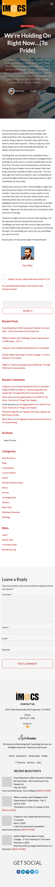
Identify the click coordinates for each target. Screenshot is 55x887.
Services (31, 762)
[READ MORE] (44, 790)
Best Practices (27, 26)
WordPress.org (9, 549)
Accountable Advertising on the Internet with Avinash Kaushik (22, 287)
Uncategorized (9, 497)
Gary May (19, 91)
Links (38, 762)
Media (45, 755)
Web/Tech (7, 507)
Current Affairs (9, 472)
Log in (4, 534)
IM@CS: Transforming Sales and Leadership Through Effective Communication (26, 366)
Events (5, 477)
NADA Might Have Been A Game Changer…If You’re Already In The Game (26, 356)
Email (5, 638)
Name (5, 627)
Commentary (8, 468)
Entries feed (7, 539)
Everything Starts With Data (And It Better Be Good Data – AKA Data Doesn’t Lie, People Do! (25, 329)
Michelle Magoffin (10, 411)
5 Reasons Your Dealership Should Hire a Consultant (25, 348)
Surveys (5, 492)
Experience (21, 755)
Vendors (6, 502)
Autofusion (42, 747)
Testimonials (34, 755)
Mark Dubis (7, 397)
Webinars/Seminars (11, 512)
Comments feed (9, 544)
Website (6, 649)
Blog (4, 463)
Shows (5, 487)
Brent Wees (7, 419)
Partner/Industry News (12, 482)
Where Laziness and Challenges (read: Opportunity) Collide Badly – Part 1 (25, 339)
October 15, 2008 (38, 91)
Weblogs (6, 517)
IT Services (20, 762)
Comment (7, 594)
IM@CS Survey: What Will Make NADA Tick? (29, 279)
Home (12, 755)
